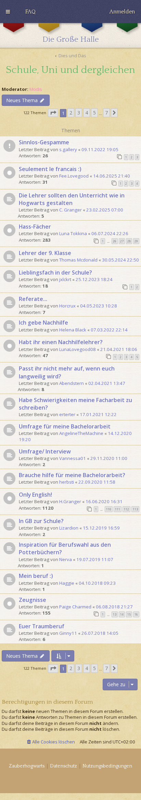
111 (117, 509)
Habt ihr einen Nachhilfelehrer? (61, 342)
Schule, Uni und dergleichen (70, 70)
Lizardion (68, 528)
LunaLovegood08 (77, 349)
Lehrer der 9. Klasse (45, 253)
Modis (35, 89)
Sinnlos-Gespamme (44, 142)
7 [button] (106, 112)
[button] (53, 113)
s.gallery (68, 149)
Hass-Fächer (35, 226)
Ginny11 (68, 633)
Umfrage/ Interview (45, 451)
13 (114, 614)
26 (114, 241)
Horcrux (67, 306)
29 (136, 241)
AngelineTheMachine (81, 433)
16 (136, 614)
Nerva (65, 559)
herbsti (66, 482)
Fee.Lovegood (74, 176)
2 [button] (70, 112)
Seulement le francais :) (50, 169)
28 (129, 241)
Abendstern (71, 383)
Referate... (33, 299)
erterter (67, 414)
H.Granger (70, 501)
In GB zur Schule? (41, 521)
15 (129, 614)
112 (126, 509)
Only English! (35, 494)
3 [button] (78, 112)
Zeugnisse (32, 600)
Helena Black (72, 330)
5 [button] (94, 112)
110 (108, 509)
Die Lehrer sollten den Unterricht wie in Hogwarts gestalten (72, 199)
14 (122, 614)
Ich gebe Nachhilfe (43, 322)
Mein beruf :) (36, 576)
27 (122, 241)
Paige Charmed (75, 607)
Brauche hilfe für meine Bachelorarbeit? (72, 475)
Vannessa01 (72, 458)
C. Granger (70, 210)
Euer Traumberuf (41, 626)
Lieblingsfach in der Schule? (55, 272)
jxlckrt (65, 279)
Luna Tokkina (73, 233)
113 (135, 509)
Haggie (66, 583)
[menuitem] (30, 11)
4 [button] (86, 112)
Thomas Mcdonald (78, 260)
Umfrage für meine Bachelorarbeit (65, 426)
